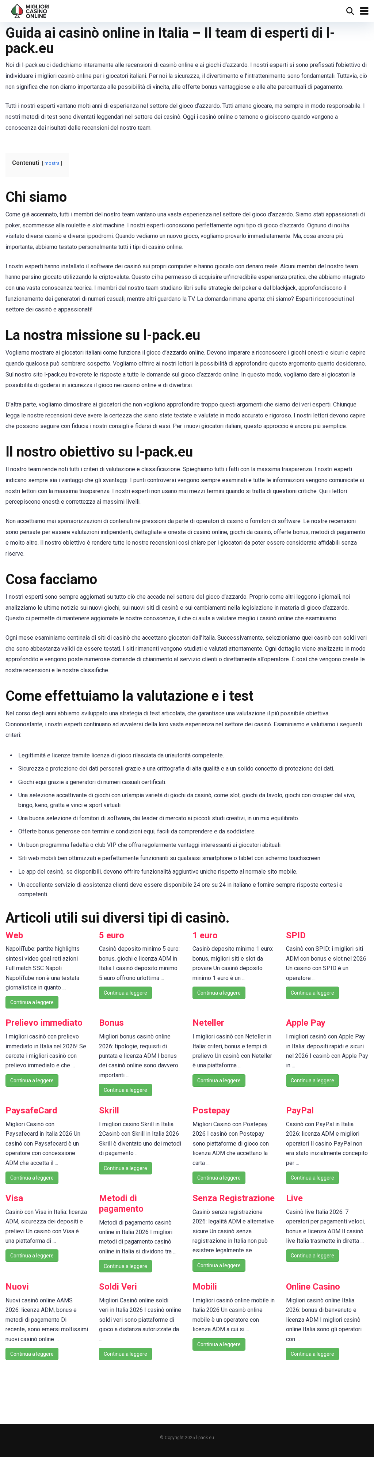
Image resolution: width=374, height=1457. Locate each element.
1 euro (205, 935)
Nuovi (17, 1287)
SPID (296, 935)
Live (294, 1198)
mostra (52, 163)
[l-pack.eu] (30, 10)
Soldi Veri (118, 1287)
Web (14, 935)
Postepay (211, 1110)
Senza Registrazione (233, 1198)
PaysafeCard (31, 1110)
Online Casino (313, 1287)
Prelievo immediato (44, 1023)
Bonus (111, 1023)
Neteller (208, 1023)
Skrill (109, 1110)
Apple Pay (305, 1023)
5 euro (111, 935)
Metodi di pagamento (121, 1203)
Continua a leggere (32, 1002)
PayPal (300, 1110)
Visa (14, 1198)
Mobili (204, 1287)
